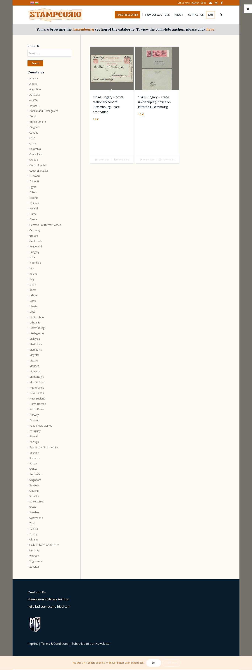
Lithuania (34, 322)
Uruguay (34, 550)
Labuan (33, 295)
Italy (31, 279)
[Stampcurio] (55, 15)
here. (210, 29)
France (33, 219)
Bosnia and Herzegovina (43, 111)
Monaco (34, 366)
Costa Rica (35, 154)
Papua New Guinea (40, 425)
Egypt (32, 187)
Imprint (32, 644)
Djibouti (34, 181)
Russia (33, 463)
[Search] (221, 15)
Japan (32, 284)
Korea (33, 290)
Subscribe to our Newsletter (91, 644)
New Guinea (36, 393)
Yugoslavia (35, 561)
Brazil (32, 116)
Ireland (33, 273)
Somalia (34, 496)
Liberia (33, 306)
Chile (32, 138)
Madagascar (36, 333)
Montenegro (36, 376)
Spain (32, 507)
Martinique (35, 344)
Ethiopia (34, 203)
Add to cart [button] (103, 159)
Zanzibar (34, 566)
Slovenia (34, 490)
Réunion (34, 452)
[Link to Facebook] (222, 3)
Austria (33, 100)
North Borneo (37, 404)
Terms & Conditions (54, 644)
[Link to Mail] (210, 3)
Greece (33, 235)
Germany (34, 230)
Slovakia (34, 485)
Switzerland (36, 518)
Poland (33, 436)
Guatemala (35, 241)
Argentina (35, 89)
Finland (33, 208)
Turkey (33, 534)
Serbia (33, 469)
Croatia (33, 159)
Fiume (33, 214)
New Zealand (37, 398)
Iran (31, 268)
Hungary (34, 252)
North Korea (36, 409)
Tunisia (33, 528)
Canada (33, 132)
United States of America (44, 545)
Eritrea (33, 192)
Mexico (33, 360)
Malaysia (34, 338)
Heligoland (35, 246)
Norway (34, 414)
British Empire (37, 121)
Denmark (34, 176)
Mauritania (35, 349)
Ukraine (33, 539)
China (32, 143)
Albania (33, 78)
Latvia (33, 300)
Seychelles (35, 474)
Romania (34, 458)
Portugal (34, 442)
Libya (32, 311)
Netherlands (36, 387)
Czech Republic (38, 165)
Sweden (34, 512)
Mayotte (34, 355)
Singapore (35, 480)
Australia (34, 94)
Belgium (34, 105)
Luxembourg (36, 328)
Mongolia (35, 371)
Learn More (171, 662)
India (32, 257)
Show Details (122, 159)
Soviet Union (36, 501)
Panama (34, 420)
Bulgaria (34, 127)
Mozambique (37, 382)
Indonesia (35, 262)
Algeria (33, 83)
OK (153, 662)
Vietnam (34, 555)
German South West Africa (45, 225)
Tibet (32, 523)
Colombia (35, 149)
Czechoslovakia (38, 170)
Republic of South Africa (43, 447)
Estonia (33, 197)
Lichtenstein (36, 317)
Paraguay (35, 431)
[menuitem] (128, 15)
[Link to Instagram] (216, 3)
